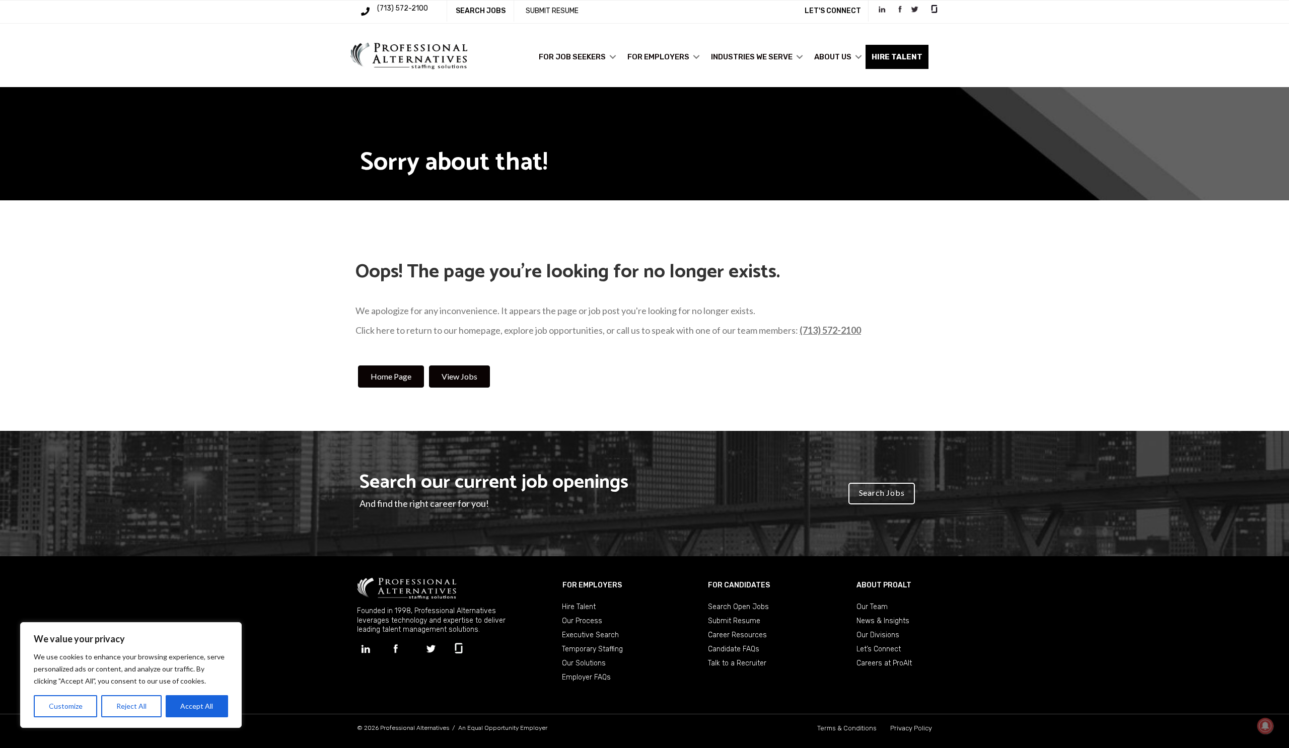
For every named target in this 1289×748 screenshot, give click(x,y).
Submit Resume (734, 621)
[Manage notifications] (1265, 726)
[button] (613, 57)
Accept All (196, 706)
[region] (131, 675)
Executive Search (590, 635)
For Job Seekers (572, 56)
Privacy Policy (911, 728)
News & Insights (882, 621)
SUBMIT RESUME (552, 11)
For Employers (658, 56)
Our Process (582, 621)
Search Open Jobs (738, 607)
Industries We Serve (752, 56)
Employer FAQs (586, 677)
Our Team (872, 607)
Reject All (131, 706)
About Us (832, 56)
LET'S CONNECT (833, 11)
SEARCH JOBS (481, 11)
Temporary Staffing (592, 649)
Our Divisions (877, 635)
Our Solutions (584, 663)
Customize (66, 706)
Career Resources (737, 635)
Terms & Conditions (847, 728)
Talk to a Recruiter (737, 663)
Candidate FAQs (733, 649)
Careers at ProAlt (884, 663)
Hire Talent (579, 607)
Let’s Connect (878, 649)
